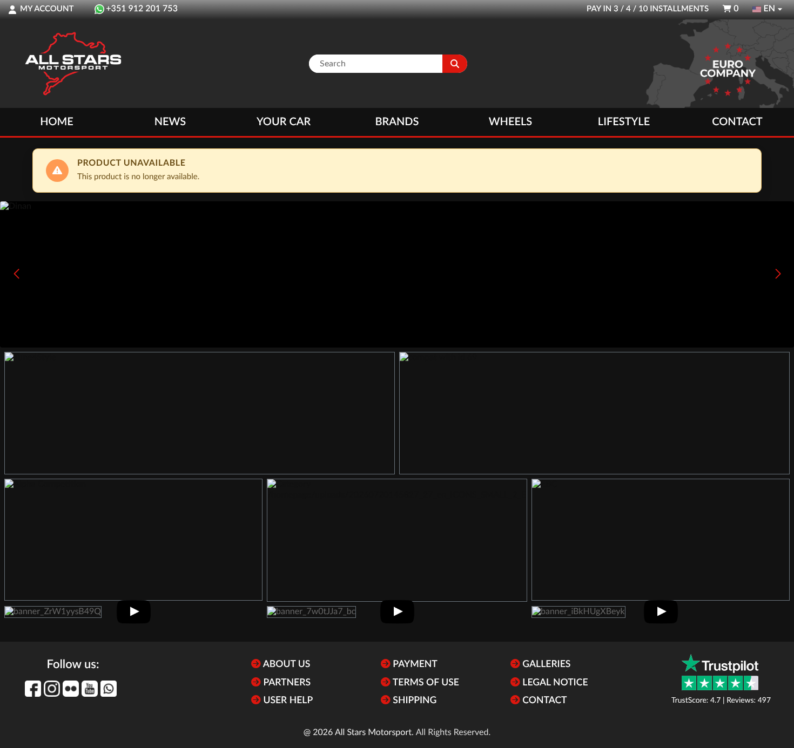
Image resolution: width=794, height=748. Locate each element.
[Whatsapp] (108, 689)
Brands (397, 122)
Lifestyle (624, 122)
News (170, 122)
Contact (737, 122)
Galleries (545, 664)
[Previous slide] (16, 273)
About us (285, 664)
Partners (286, 683)
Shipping (413, 700)
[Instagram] (52, 689)
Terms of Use (425, 683)
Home (56, 122)
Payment (414, 664)
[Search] (454, 64)
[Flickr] (71, 689)
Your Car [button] (284, 122)
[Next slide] (778, 273)
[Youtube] (90, 689)
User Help (287, 700)
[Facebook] (33, 689)
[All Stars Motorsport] (73, 63)
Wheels (511, 122)
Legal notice (554, 683)
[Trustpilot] (720, 672)
